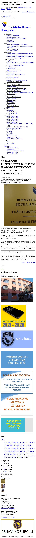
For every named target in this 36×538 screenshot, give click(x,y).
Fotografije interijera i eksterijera (15, 74)
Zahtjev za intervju (12, 71)
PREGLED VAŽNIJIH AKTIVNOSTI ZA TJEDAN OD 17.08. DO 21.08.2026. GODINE (19, 443)
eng (9, 16)
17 (1, 473)
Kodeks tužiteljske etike (13, 37)
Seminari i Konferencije (13, 130)
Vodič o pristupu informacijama (15, 65)
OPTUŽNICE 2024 (12, 119)
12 (5, 471)
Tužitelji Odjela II (12, 113)
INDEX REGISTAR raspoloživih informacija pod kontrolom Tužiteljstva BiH (20, 63)
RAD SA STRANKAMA (8, 517)
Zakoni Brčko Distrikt (13, 106)
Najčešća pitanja (11, 67)
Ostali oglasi (10, 143)
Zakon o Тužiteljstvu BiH (14, 97)
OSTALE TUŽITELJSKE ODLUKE (17, 127)
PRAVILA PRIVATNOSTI (14, 138)
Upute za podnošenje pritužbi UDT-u (17, 80)
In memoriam (10, 79)
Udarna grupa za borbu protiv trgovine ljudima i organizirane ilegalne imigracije (20, 57)
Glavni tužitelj (11, 110)
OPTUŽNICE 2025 (12, 118)
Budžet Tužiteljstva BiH (13, 137)
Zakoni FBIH (11, 103)
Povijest (9, 40)
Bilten (9, 76)
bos (4, 16)
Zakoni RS (10, 104)
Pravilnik (9, 134)
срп (7, 16)
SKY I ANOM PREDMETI (14, 82)
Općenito (9, 61)
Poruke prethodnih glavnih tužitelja (16, 38)
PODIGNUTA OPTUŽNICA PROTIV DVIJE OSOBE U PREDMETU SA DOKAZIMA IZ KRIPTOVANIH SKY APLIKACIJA (19, 453)
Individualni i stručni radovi (14, 128)
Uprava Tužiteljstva (12, 49)
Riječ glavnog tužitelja (13, 35)
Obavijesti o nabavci (12, 147)
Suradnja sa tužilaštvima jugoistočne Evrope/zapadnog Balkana (16, 90)
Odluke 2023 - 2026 (12, 152)
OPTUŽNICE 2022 (12, 122)
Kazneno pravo (11, 100)
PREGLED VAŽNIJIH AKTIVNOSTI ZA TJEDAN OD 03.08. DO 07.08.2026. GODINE (19, 456)
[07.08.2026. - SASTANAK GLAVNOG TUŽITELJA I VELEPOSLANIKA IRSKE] (3, 492)
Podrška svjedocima (12, 50)
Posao (9, 141)
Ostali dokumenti (11, 135)
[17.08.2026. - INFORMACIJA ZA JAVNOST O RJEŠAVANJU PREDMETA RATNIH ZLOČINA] (3, 483)
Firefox (9, 9)
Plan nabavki (10, 149)
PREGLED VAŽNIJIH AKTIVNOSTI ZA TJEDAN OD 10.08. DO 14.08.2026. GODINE (19, 449)
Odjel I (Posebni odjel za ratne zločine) (17, 44)
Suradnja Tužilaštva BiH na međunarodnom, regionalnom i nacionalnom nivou (19, 85)
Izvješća (9, 131)
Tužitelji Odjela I (11, 112)
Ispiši (23, 262)
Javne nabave (7, 146)
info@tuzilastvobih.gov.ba (8, 508)
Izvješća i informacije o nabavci (15, 150)
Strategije (9, 133)
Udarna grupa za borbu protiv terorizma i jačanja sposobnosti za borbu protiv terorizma (20, 54)
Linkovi (6, 144)
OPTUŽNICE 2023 (12, 121)
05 (5, 469)
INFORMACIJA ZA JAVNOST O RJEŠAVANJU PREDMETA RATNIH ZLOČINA (17, 446)
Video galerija (11, 68)
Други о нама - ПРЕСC (14, 70)
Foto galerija (10, 73)
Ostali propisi (10, 107)
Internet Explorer (22, 7)
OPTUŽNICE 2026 (12, 116)
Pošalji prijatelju (31, 262)
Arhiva (2, 269)
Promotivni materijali (12, 77)
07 (8, 469)
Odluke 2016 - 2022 (12, 153)
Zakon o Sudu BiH (12, 98)
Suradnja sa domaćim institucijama (16, 88)
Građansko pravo (11, 101)
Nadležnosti (10, 41)
